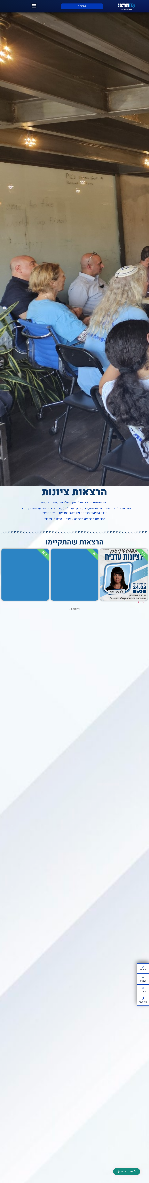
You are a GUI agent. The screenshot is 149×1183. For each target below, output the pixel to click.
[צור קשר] (143, 998)
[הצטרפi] (143, 977)
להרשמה (124, 591)
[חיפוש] (143, 967)
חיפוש (143, 969)
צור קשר (143, 1002)
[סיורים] (143, 988)
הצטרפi (143, 980)
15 (137, 602)
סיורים (143, 991)
